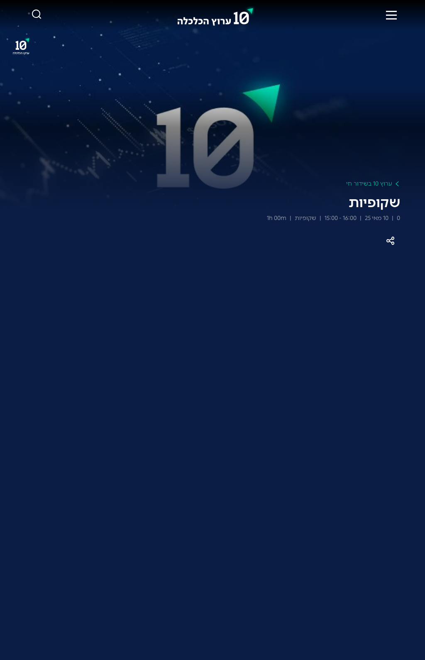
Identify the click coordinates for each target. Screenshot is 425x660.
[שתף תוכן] (390, 240)
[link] (215, 15)
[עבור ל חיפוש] (36, 14)
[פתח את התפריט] (391, 15)
